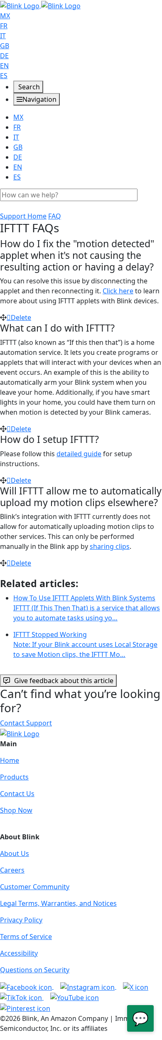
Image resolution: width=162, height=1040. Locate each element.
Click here (118, 290)
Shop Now (16, 810)
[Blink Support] (40, 5)
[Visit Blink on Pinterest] (25, 1007)
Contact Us (17, 793)
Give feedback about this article (63, 680)
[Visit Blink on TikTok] (22, 997)
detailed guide (78, 453)
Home (9, 760)
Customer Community (34, 886)
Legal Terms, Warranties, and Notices (58, 903)
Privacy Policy (21, 919)
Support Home (23, 216)
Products (14, 777)
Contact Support (26, 723)
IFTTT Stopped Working (85, 644)
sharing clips (110, 546)
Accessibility (19, 953)
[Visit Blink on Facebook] (27, 986)
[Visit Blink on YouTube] (74, 997)
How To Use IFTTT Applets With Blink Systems (86, 607)
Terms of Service (26, 936)
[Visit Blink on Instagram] (88, 986)
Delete (21, 317)
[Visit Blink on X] (135, 986)
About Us (14, 853)
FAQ (54, 216)
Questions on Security (34, 969)
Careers (12, 870)
